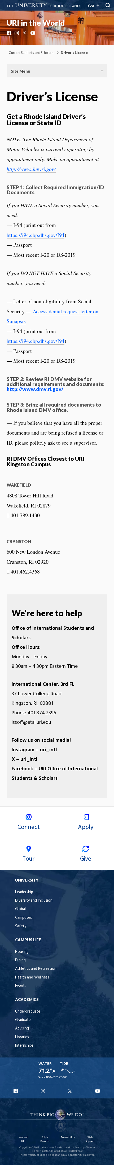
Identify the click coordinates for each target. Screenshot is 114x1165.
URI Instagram (43, 1091)
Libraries (22, 1037)
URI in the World (36, 22)
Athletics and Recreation (35, 969)
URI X (70, 1091)
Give (85, 859)
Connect (28, 827)
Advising (22, 1029)
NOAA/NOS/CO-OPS (56, 1077)
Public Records (44, 1139)
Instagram (17, 33)
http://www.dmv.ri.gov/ (31, 168)
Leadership (24, 892)
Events (20, 986)
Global (20, 909)
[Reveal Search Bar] (108, 5)
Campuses (23, 918)
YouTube (33, 33)
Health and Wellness (32, 978)
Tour (28, 859)
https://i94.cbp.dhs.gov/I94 (35, 235)
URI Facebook (16, 1091)
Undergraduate (27, 1012)
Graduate (23, 1020)
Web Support (90, 1139)
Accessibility (68, 1137)
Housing (22, 952)
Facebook (9, 33)
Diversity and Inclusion (33, 901)
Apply (85, 827)
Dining (20, 960)
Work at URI (23, 1139)
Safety (20, 926)
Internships (24, 1046)
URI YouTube (97, 1091)
